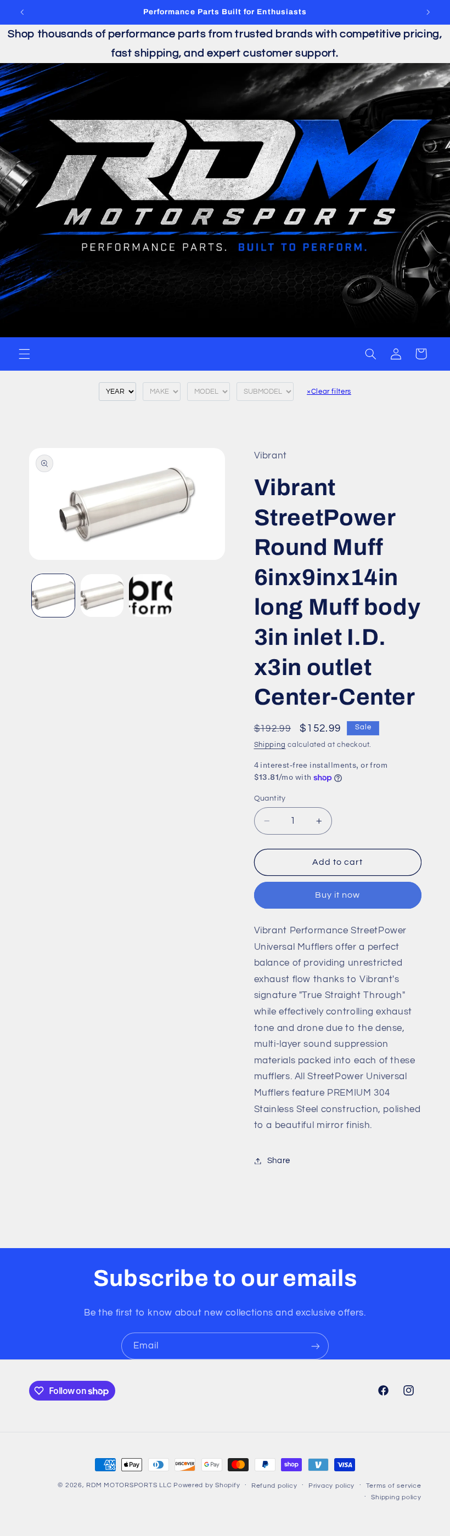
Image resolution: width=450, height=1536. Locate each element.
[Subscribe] (315, 1346)
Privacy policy (331, 1486)
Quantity (270, 798)
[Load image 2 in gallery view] (102, 595)
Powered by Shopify (206, 1485)
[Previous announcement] (22, 12)
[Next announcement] (428, 12)
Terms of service (393, 1486)
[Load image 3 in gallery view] (150, 595)
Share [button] (278, 1161)
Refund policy (274, 1486)
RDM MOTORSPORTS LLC (128, 1485)
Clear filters (329, 391)
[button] (24, 353)
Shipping (270, 745)
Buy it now (338, 895)
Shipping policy (396, 1497)
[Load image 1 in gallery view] (53, 595)
